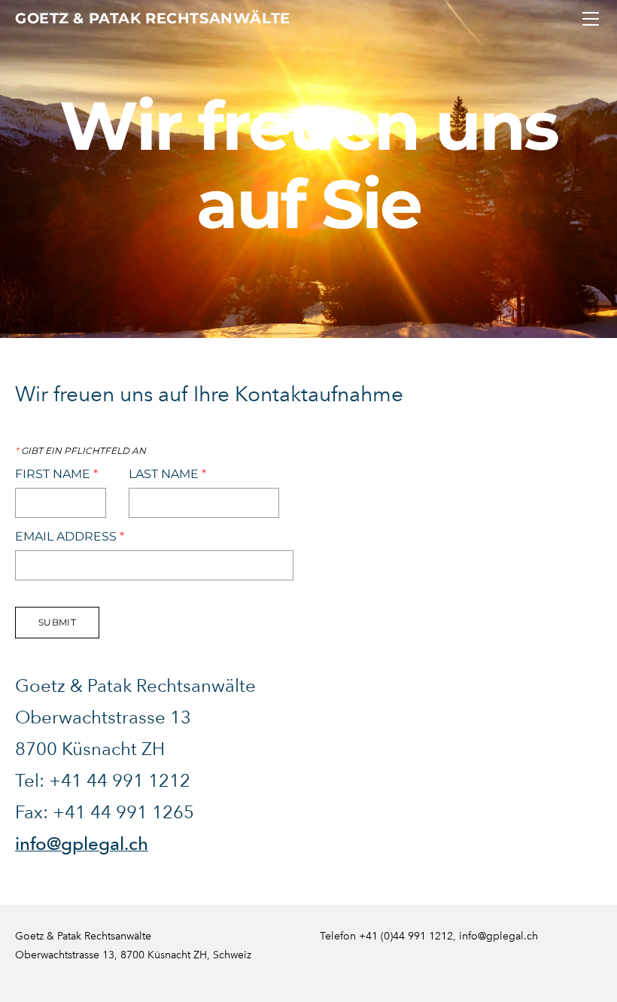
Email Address (69, 537)
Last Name (167, 474)
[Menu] (590, 19)
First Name (56, 474)
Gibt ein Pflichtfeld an (80, 450)
